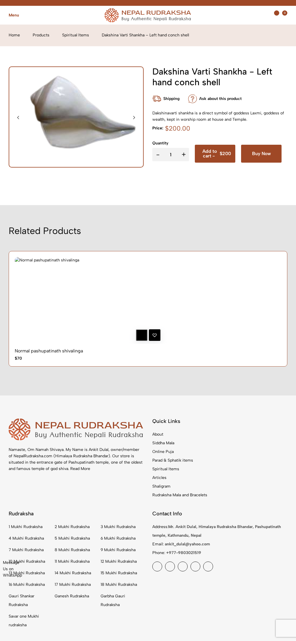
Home (14, 35)
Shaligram (161, 486)
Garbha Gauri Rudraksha (113, 600)
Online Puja (163, 451)
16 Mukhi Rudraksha (27, 584)
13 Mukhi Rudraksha (27, 573)
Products (41, 35)
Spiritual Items (75, 35)
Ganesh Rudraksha (72, 596)
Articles (159, 477)
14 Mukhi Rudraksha (73, 573)
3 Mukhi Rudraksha (118, 526)
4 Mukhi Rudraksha (26, 538)
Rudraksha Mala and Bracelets (179, 495)
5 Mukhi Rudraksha (72, 538)
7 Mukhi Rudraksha (26, 549)
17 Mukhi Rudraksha (73, 584)
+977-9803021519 (183, 552)
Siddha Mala (163, 443)
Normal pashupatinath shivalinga (49, 351)
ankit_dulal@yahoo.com (187, 544)
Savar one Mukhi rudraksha (24, 620)
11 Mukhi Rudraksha (72, 561)
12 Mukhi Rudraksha (119, 561)
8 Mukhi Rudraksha (72, 549)
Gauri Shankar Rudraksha (21, 600)
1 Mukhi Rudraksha (25, 526)
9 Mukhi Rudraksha (118, 549)
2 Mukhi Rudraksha (72, 526)
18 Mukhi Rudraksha (119, 584)
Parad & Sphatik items (172, 460)
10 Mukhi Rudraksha (27, 561)
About (157, 434)
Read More (80, 468)
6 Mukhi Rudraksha (118, 538)
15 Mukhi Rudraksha (119, 573)
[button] (284, 128)
